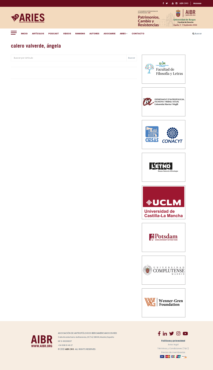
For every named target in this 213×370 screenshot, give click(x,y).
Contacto (138, 33)
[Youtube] (185, 333)
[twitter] (171, 333)
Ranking (80, 33)
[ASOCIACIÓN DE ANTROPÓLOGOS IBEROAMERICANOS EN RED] (42, 341)
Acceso (197, 3)
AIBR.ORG (183, 3)
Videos (67, 33)
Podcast (53, 33)
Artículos (38, 33)
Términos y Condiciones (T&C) (173, 348)
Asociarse (109, 33)
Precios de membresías (173, 352)
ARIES (123, 33)
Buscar (131, 57)
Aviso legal (173, 344)
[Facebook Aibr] (159, 333)
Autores (94, 33)
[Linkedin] (165, 333)
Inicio (24, 33)
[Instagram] (178, 333)
